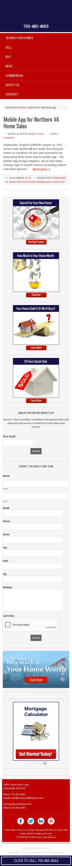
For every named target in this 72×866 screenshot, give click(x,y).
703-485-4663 (36, 26)
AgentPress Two (40, 852)
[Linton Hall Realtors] (20, 824)
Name (6, 475)
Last (5, 501)
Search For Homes (19, 38)
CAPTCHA (8, 616)
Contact (12, 94)
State (5, 560)
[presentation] (31, 625)
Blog (28, 178)
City (5, 547)
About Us (12, 85)
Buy (8, 57)
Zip (5, 574)
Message (7, 587)
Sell (9, 47)
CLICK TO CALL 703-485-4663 (36, 860)
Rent (9, 66)
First (5, 489)
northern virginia (34, 182)
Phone (6, 521)
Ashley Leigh (35, 134)
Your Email (9, 436)
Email (6, 508)
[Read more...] (41, 169)
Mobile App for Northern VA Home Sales (31, 122)
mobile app (15, 182)
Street (6, 534)
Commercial (14, 75)
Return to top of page (36, 848)
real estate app (55, 182)
